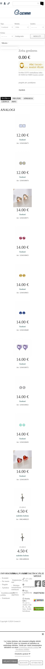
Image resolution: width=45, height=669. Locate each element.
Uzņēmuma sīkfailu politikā (29, 647)
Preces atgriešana (15, 594)
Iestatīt (24, 663)
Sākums (4, 43)
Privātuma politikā (22, 649)
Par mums (5, 581)
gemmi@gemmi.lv (29, 587)
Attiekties (36, 663)
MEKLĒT (37, 36)
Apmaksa (5, 588)
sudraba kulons (22, 516)
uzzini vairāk (38, 75)
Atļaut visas (10, 663)
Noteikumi (6, 598)
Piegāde (5, 584)
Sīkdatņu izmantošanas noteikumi (16, 587)
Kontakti (5, 578)
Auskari (22, 139)
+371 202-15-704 (27, 580)
